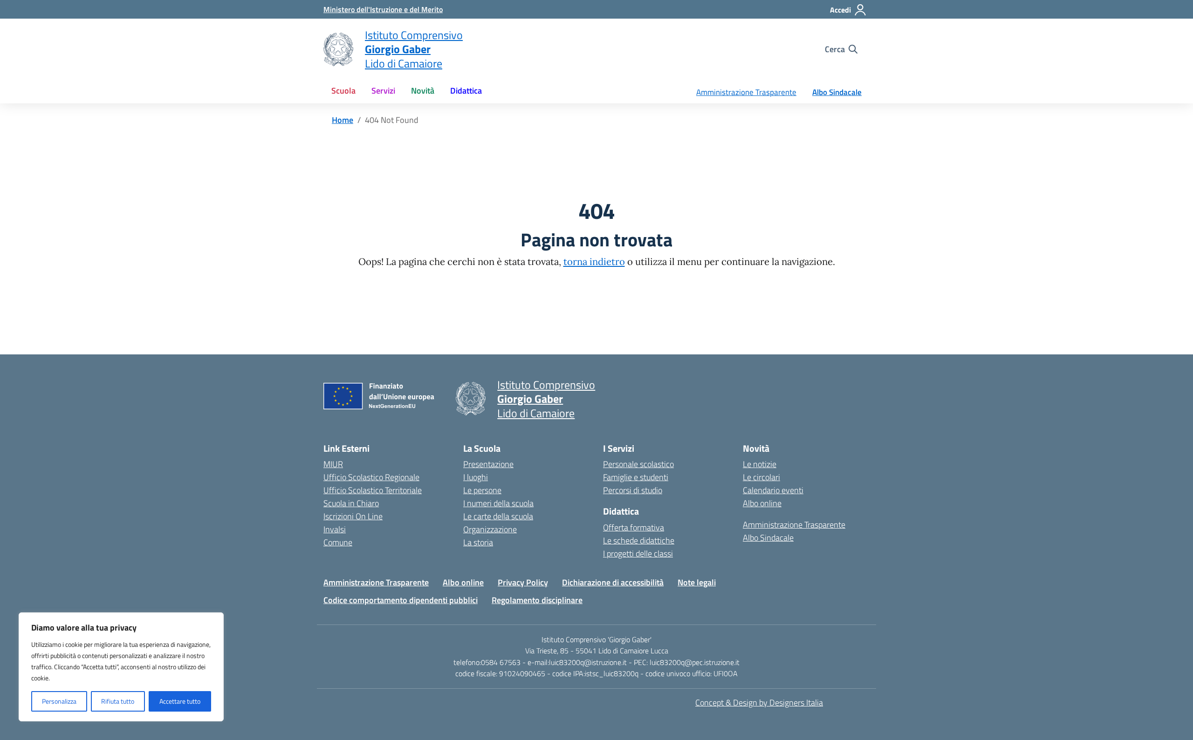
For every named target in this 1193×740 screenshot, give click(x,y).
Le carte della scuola (498, 516)
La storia (478, 542)
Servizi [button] (383, 90)
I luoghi (475, 477)
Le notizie (759, 464)
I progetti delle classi (638, 553)
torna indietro (594, 262)
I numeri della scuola (498, 503)
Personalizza (59, 701)
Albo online (762, 503)
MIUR (333, 464)
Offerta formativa (633, 527)
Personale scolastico (638, 464)
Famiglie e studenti (635, 477)
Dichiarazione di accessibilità (613, 582)
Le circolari (761, 477)
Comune (337, 542)
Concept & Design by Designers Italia (759, 702)
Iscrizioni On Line (353, 516)
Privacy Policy (523, 582)
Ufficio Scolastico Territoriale (372, 490)
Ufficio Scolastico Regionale (371, 477)
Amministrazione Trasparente (746, 92)
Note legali (697, 582)
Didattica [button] (466, 90)
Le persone (482, 490)
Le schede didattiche (638, 540)
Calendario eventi (773, 490)
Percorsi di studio (632, 490)
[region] (121, 666)
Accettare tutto (179, 701)
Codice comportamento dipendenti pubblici (400, 600)
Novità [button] (422, 90)
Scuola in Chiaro (351, 503)
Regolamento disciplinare (537, 600)
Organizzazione (490, 529)
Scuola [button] (343, 90)
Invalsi (334, 529)
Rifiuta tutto (117, 701)
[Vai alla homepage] (338, 49)
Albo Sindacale (837, 92)
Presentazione (488, 464)
